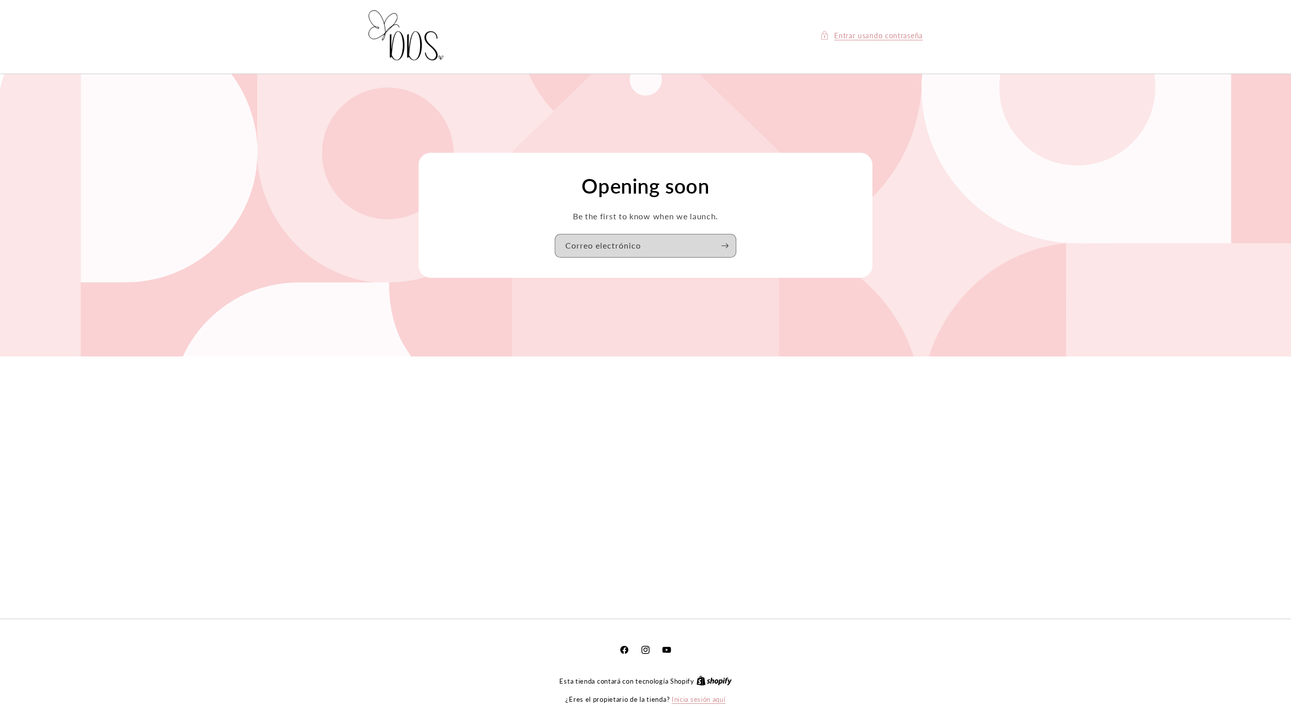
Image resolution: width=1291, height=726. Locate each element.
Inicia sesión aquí (699, 699)
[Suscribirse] (725, 246)
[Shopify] (714, 681)
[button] (871, 35)
